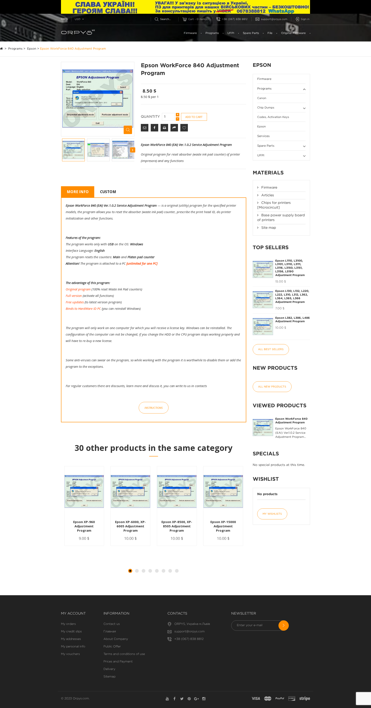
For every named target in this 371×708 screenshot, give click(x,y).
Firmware (190, 33)
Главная (109, 631)
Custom (108, 191)
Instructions (153, 408)
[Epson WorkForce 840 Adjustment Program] (73, 150)
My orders (68, 624)
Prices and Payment (118, 661)
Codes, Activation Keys (273, 117)
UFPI (230, 33)
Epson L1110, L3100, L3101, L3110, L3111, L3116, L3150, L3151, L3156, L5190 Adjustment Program (290, 268)
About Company (115, 639)
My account (73, 613)
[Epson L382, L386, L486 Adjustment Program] (263, 326)
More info (78, 191)
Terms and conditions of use (124, 654)
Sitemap (109, 676)
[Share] (174, 127)
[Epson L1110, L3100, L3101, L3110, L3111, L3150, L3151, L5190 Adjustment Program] (263, 269)
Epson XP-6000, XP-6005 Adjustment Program (130, 526)
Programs (212, 33)
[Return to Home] (1, 48)
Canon (261, 98)
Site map (268, 227)
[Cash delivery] (305, 699)
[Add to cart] (73, 545)
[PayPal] (279, 699)
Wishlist (266, 479)
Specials (266, 454)
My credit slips (71, 631)
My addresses (71, 639)
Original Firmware (293, 33)
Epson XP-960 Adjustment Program (84, 526)
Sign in (305, 19)
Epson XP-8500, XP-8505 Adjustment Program (176, 526)
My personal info (73, 646)
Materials (268, 173)
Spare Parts (251, 33)
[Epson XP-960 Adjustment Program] (84, 492)
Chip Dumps (265, 108)
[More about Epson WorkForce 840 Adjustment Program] (263, 427)
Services (263, 136)
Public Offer (112, 646)
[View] (96, 545)
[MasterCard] (267, 699)
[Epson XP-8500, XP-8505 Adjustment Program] (177, 492)
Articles (267, 195)
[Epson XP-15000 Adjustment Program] (223, 492)
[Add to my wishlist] (184, 127)
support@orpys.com (274, 19)
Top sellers (271, 247)
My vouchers (70, 654)
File (270, 33)
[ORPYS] (90, 33)
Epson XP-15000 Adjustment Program (223, 526)
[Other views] (62, 150)
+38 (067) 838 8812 (235, 19)
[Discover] (291, 699)
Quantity (150, 116)
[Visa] (255, 699)
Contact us (111, 624)
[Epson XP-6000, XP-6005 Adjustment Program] (130, 492)
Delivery (109, 669)
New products (275, 368)
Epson (31, 48)
